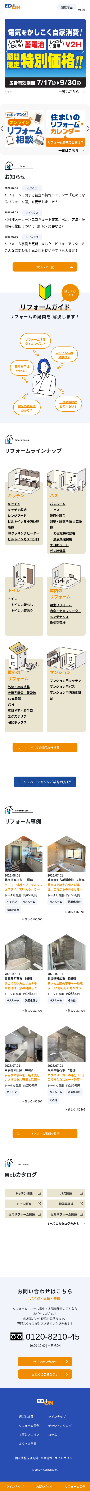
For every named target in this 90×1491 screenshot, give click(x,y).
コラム (52, 1434)
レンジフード (17, 515)
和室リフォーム (61, 605)
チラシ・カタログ (60, 1425)
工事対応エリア (29, 1434)
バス (56, 509)
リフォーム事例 (29, 1425)
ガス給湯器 (58, 551)
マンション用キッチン (65, 680)
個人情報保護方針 (26, 1458)
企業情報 (46, 1458)
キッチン (14, 503)
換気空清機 (58, 622)
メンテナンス (59, 616)
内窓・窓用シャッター (65, 611)
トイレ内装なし (22, 604)
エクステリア (17, 716)
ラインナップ (57, 1416)
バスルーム (58, 503)
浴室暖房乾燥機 (64, 533)
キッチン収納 (17, 509)
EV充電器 (14, 698)
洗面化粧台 (58, 515)
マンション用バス (62, 686)
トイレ (12, 598)
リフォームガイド (45, 306)
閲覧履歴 (67, 7)
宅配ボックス (17, 722)
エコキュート (59, 545)
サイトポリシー (65, 1458)
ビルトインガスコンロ (23, 539)
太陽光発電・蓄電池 (22, 692)
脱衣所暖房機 (62, 539)
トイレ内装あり (22, 610)
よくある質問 (27, 1443)
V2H (11, 704)
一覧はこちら (69, 91)
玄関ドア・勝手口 (20, 710)
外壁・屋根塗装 (19, 687)
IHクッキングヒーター (23, 533)
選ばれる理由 (27, 1416)
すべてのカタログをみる (63, 1223)
